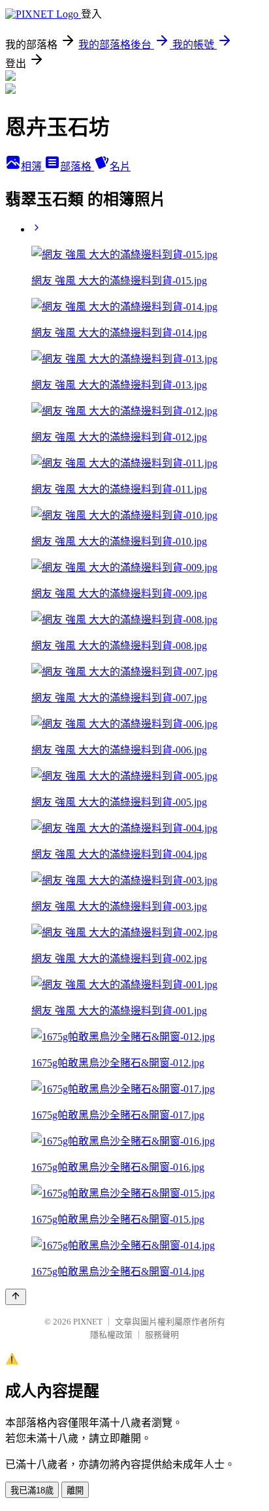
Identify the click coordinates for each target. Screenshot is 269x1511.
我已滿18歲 (32, 1490)
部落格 (77, 166)
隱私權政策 (111, 1335)
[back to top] (15, 1297)
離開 (75, 1490)
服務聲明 (162, 1335)
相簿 (32, 166)
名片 (120, 166)
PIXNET (88, 1322)
